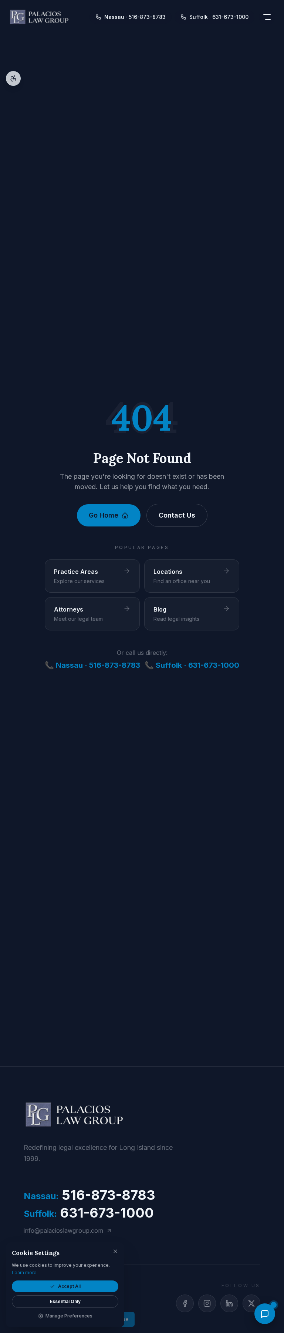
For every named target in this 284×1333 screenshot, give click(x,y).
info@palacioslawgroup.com (63, 1230)
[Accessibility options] (13, 78)
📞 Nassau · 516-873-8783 (92, 665)
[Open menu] (267, 17)
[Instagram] (207, 1303)
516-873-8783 (89, 1195)
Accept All (69, 1286)
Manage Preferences (68, 1316)
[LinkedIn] (229, 1303)
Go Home (103, 515)
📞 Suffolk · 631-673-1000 (192, 665)
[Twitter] (251, 1303)
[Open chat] (264, 1313)
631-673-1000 (89, 1212)
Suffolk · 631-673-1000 (218, 17)
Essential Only (65, 1301)
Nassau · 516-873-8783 (135, 17)
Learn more (24, 1272)
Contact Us (177, 515)
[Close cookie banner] (115, 1251)
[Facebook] (185, 1303)
